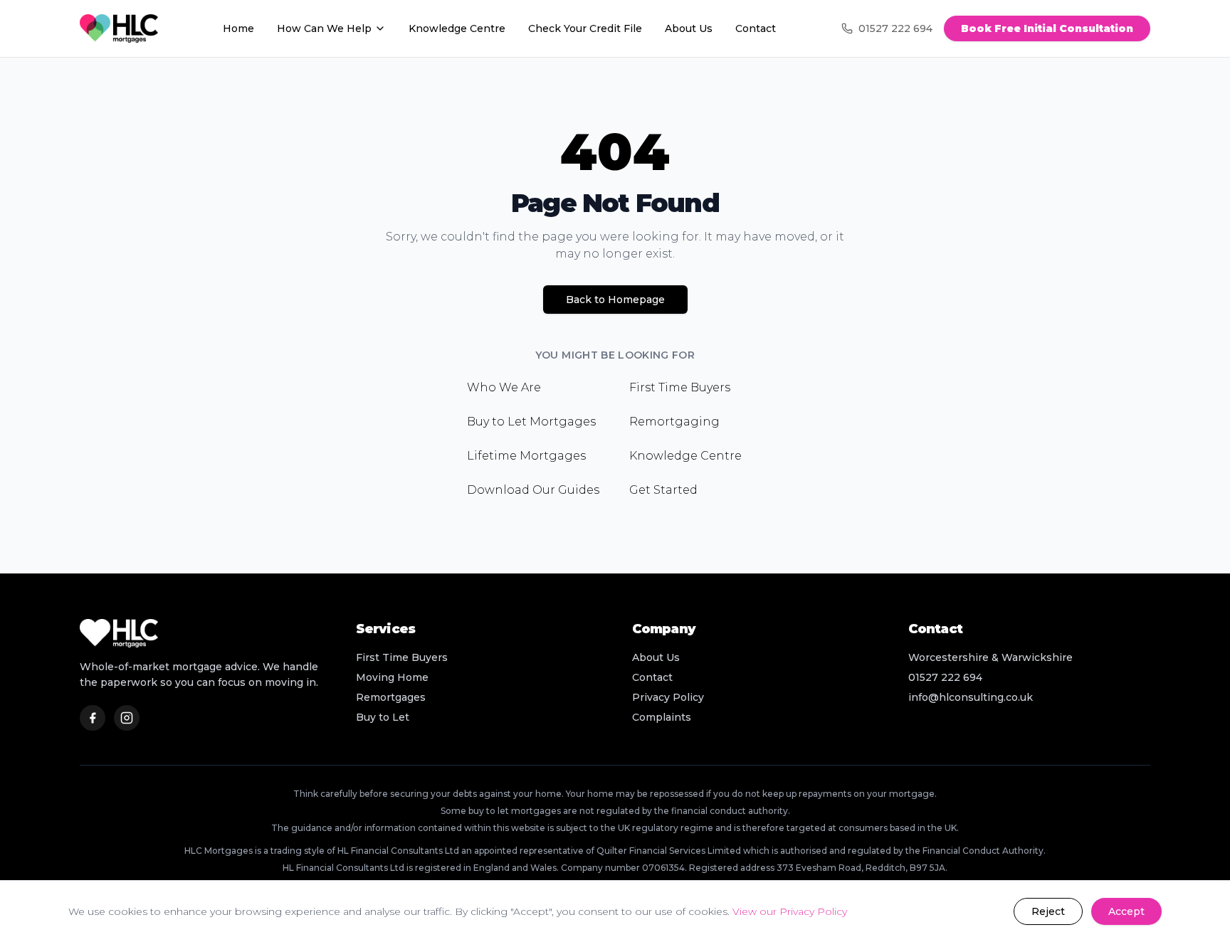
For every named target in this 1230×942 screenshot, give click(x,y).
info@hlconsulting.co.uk (970, 697)
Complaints (661, 717)
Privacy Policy (668, 697)
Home (238, 28)
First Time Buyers (679, 387)
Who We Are (504, 387)
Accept (1126, 911)
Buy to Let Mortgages (531, 421)
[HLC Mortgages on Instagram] (127, 718)
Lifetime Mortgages (526, 455)
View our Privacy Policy (789, 911)
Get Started (663, 490)
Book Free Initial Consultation (1047, 28)
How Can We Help (324, 28)
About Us (689, 28)
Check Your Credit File (585, 28)
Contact (755, 28)
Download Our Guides (533, 490)
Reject (1048, 911)
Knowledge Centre (457, 28)
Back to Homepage (615, 299)
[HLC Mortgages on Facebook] (92, 718)
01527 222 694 (895, 28)
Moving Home (392, 677)
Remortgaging (674, 421)
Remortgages (391, 697)
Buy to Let (382, 717)
